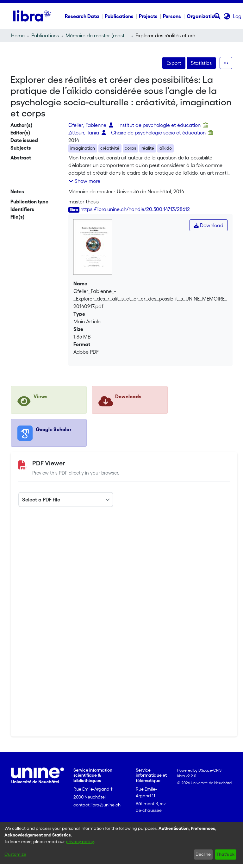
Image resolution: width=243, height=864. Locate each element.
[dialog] (121, 843)
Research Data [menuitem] (82, 16)
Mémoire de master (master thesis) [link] (97, 35)
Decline (203, 854)
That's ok (225, 854)
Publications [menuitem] (119, 16)
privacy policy (80, 841)
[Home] (32, 16)
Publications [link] (45, 35)
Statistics (201, 63)
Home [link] (18, 35)
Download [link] (211, 225)
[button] (217, 16)
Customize (15, 854)
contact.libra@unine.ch (97, 804)
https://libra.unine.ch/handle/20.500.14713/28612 (135, 209)
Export (173, 63)
